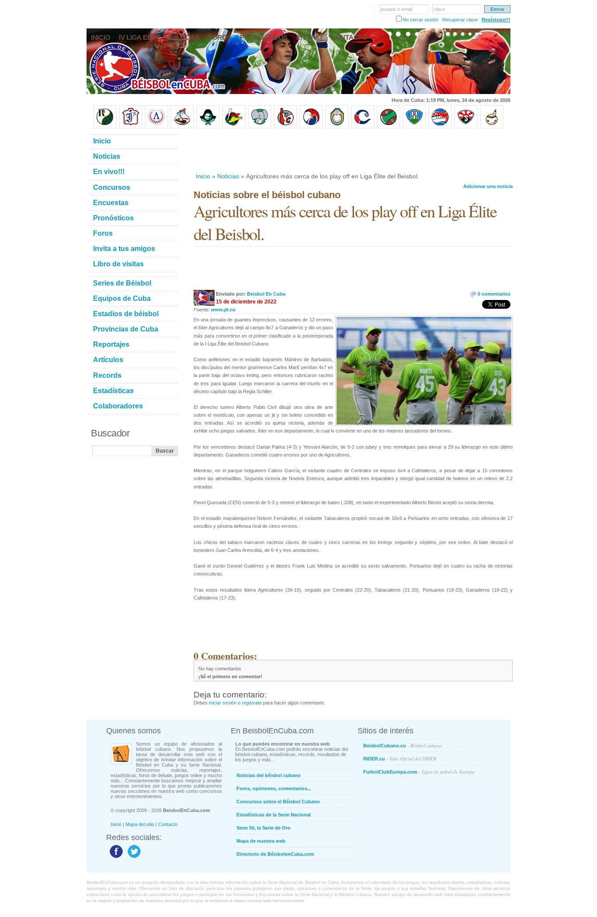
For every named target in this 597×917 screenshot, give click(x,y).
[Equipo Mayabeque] (182, 126)
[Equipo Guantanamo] (491, 126)
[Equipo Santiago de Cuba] (466, 126)
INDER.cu (400, 758)
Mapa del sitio (139, 824)
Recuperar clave (460, 19)
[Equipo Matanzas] (234, 126)
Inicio (203, 176)
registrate (252, 702)
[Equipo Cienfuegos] (259, 126)
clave (439, 9)
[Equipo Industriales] (130, 126)
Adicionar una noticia (488, 186)
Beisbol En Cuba (266, 293)
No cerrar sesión (420, 19)
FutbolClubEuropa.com (419, 771)
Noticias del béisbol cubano (268, 775)
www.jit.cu (223, 309)
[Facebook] (115, 857)
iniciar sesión (222, 702)
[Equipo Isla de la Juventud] (208, 126)
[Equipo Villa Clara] (285, 126)
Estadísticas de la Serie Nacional (273, 814)
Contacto (167, 824)
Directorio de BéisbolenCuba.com (275, 854)
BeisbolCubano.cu (402, 745)
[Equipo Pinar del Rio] (105, 126)
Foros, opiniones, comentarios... (273, 788)
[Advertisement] (353, 150)
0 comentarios (494, 293)
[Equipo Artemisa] (156, 126)
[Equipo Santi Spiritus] (311, 126)
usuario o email (396, 9)
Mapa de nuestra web (260, 841)
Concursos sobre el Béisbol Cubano (278, 801)
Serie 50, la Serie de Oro (263, 827)
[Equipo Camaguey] (363, 126)
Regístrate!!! (496, 19)
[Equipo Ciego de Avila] (337, 126)
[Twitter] (133, 857)
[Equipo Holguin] (414, 126)
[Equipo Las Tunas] (388, 126)
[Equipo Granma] (440, 126)
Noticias (228, 176)
